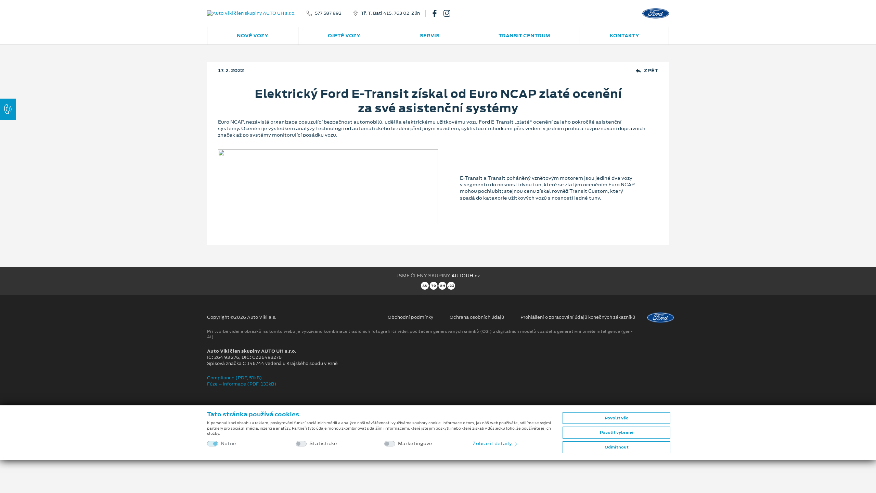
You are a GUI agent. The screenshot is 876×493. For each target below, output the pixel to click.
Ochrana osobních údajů (477, 317)
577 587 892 (328, 13)
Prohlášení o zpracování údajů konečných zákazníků (577, 317)
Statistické (323, 443)
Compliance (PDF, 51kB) (234, 378)
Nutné (228, 443)
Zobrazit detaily (493, 443)
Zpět (651, 70)
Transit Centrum (524, 35)
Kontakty (624, 35)
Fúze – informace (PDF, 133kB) (241, 384)
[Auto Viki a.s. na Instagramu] (449, 13)
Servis (429, 35)
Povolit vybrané (616, 432)
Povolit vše (616, 418)
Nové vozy (252, 35)
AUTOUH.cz (465, 275)
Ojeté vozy (344, 35)
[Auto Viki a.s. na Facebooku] (437, 13)
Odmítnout (617, 447)
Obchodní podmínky (410, 317)
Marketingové (415, 443)
